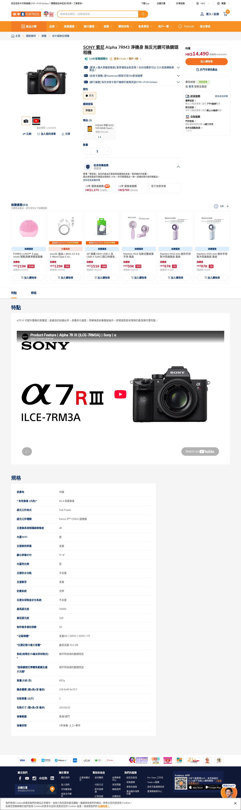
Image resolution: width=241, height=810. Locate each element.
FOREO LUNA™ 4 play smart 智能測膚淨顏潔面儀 (28, 255)
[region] (120, 804)
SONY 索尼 (93, 47)
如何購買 (99, 777)
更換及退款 (131, 786)
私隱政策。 (104, 806)
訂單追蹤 (180, 3)
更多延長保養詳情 (91, 180)
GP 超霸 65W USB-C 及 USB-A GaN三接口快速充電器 (102, 256)
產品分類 (31, 26)
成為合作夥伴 (66, 795)
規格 (34, 293)
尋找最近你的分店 (26, 790)
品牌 (52, 26)
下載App (145, 3)
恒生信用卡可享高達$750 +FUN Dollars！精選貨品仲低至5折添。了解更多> (47, 3)
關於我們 (65, 777)
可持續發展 (66, 789)
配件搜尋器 (99, 790)
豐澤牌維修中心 (154, 791)
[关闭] (235, 803)
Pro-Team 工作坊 (155, 777)
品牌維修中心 (116, 779)
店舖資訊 (116, 796)
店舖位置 (161, 3)
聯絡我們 (116, 789)
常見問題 (116, 784)
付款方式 (99, 784)
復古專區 (205, 26)
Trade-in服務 (153, 782)
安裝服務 (130, 782)
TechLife (189, 26)
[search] (143, 14)
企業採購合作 (84, 779)
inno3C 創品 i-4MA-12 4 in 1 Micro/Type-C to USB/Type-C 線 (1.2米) (65, 256)
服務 (106, 26)
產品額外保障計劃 (132, 792)
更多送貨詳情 (221, 96)
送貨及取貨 (131, 777)
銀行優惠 (89, 26)
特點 (14, 293)
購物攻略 (123, 26)
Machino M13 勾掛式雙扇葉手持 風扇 (138, 255)
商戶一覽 (163, 26)
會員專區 (143, 26)
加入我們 (65, 784)
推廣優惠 (69, 26)
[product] (29, 228)
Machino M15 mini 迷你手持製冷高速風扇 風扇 (175, 255)
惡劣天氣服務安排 (155, 786)
